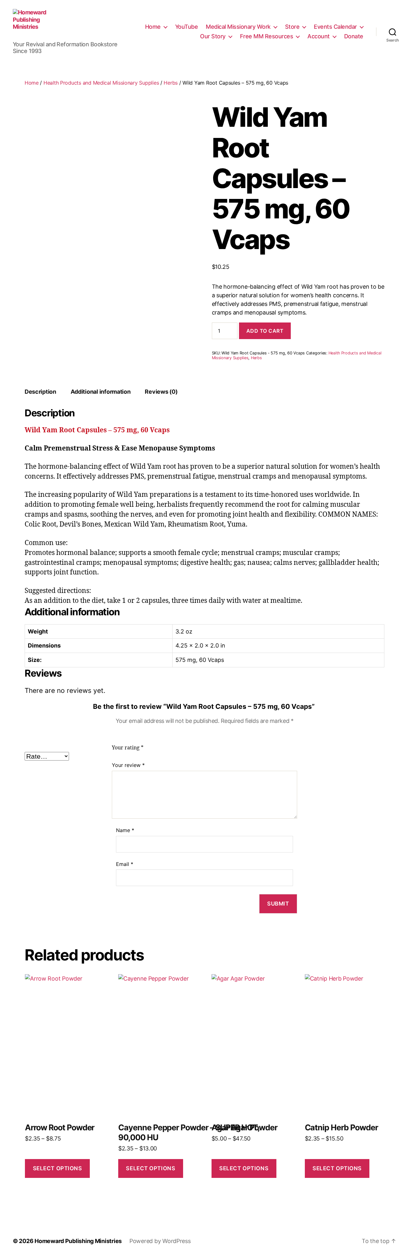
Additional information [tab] (101, 391)
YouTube (186, 26)
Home (153, 26)
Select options (57, 1168)
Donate (353, 36)
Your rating (127, 748)
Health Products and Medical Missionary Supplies (101, 83)
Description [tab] (40, 391)
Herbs (171, 83)
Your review (128, 765)
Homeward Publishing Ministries (78, 1241)
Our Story (213, 36)
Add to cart (265, 331)
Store (292, 26)
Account (318, 36)
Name (125, 830)
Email (124, 864)
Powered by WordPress (160, 1241)
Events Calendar (335, 26)
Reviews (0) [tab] (161, 391)
